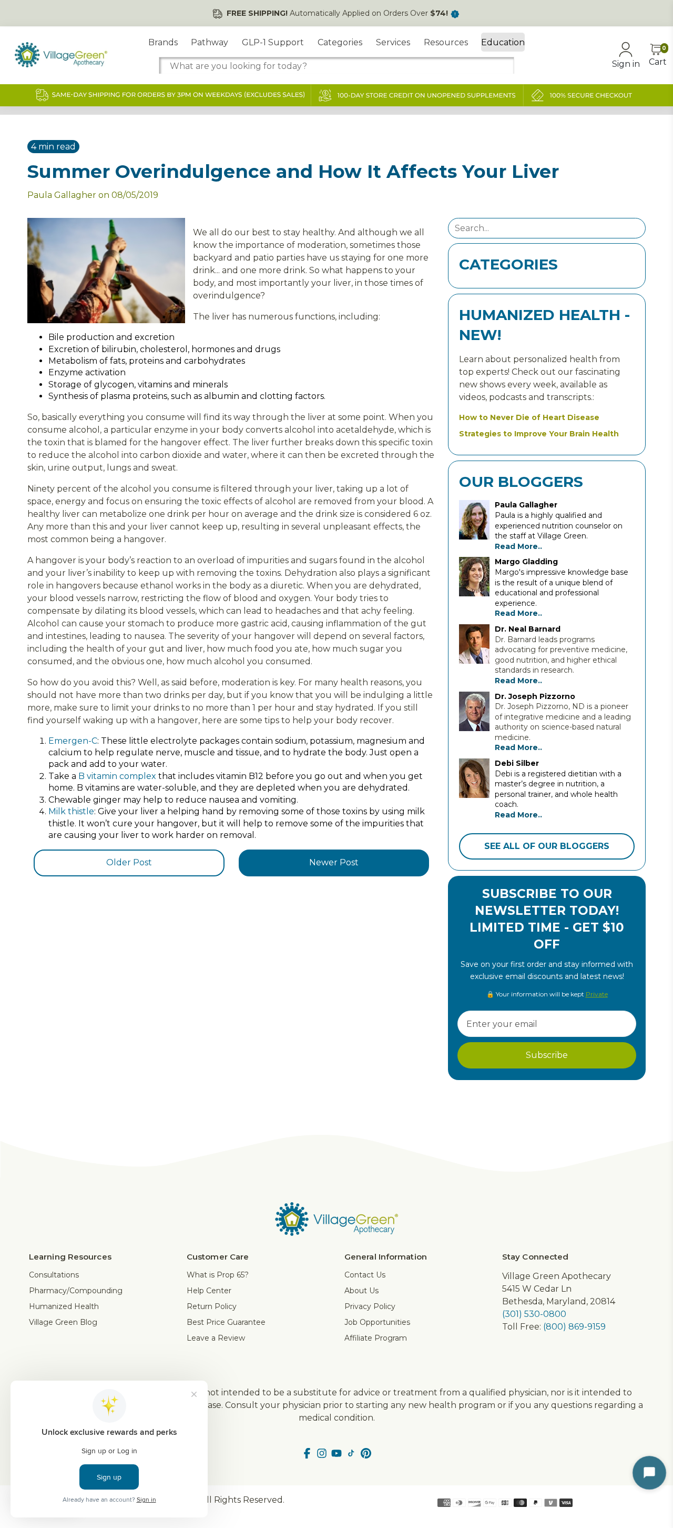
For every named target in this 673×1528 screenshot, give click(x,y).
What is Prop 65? (218, 1275)
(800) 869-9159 (574, 1327)
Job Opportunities (377, 1322)
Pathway (209, 42)
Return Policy (212, 1306)
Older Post (129, 862)
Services (393, 42)
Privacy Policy (369, 1306)
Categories (340, 42)
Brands (163, 42)
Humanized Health (64, 1306)
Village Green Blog (63, 1322)
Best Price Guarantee (226, 1322)
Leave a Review (216, 1338)
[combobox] (336, 66)
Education (503, 42)
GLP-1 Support (273, 42)
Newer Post (334, 862)
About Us (361, 1290)
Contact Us (364, 1275)
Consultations (54, 1275)
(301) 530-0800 (534, 1314)
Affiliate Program (375, 1338)
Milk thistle (71, 811)
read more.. (518, 546)
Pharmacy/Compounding (76, 1290)
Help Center (209, 1290)
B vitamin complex (117, 776)
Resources (446, 42)
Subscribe (547, 1055)
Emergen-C (72, 741)
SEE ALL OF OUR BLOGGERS (546, 846)
